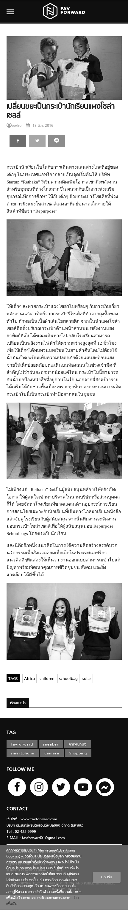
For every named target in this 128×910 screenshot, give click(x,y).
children (47, 679)
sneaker (51, 745)
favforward (22, 745)
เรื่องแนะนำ (18, 703)
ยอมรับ (106, 877)
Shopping (78, 754)
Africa (29, 679)
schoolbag (68, 679)
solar (86, 679)
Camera (51, 754)
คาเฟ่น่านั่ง (78, 745)
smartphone (22, 754)
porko (16, 126)
